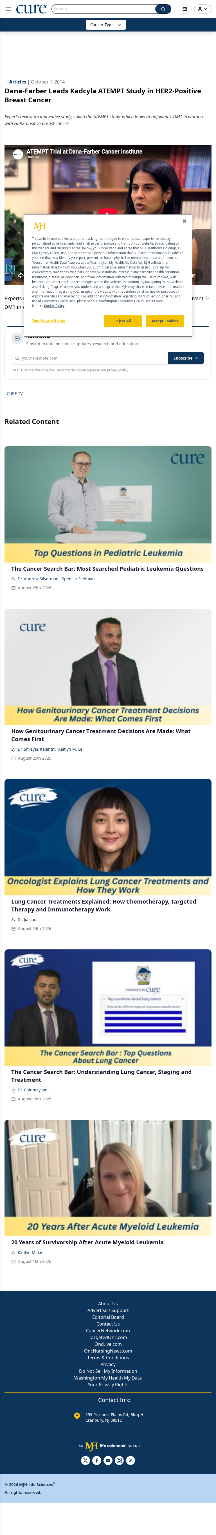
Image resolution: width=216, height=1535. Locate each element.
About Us (108, 1304)
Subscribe (183, 358)
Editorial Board (108, 1317)
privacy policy (117, 370)
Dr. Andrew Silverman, (39, 578)
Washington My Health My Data (108, 1378)
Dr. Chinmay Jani (33, 1089)
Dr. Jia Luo (27, 919)
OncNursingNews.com (108, 1351)
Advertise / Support (108, 1310)
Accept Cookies (165, 321)
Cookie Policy (54, 306)
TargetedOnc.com (108, 1337)
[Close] (184, 221)
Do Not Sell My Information (108, 1371)
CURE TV (14, 393)
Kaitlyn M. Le (70, 749)
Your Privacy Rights (108, 1385)
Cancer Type (102, 24)
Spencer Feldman (78, 578)
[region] (108, 275)
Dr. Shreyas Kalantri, (37, 749)
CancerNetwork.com (108, 1331)
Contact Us (108, 1324)
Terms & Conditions (108, 1358)
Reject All (122, 321)
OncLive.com (108, 1344)
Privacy (108, 1364)
